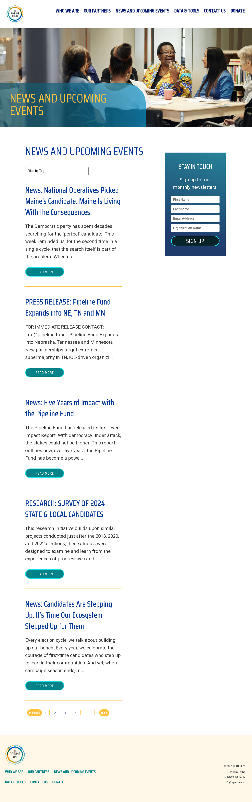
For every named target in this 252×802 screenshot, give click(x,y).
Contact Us (215, 11)
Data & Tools (186, 11)
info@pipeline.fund (235, 782)
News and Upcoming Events (142, 11)
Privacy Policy (237, 771)
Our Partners (97, 11)
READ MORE (45, 272)
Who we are (67, 11)
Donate (238, 11)
